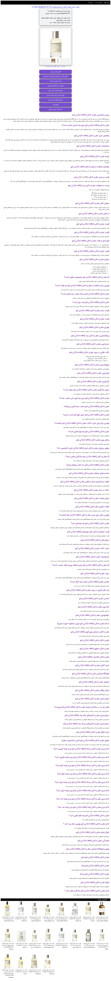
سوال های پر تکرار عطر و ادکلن (55, 95)
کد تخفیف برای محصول (55, 109)
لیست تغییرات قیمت (55, 81)
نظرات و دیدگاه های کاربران (55, 86)
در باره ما (90, 2)
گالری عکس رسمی (55, 72)
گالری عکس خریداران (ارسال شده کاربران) (55, 76)
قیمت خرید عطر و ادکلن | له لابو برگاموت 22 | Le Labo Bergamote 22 (55, 7)
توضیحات (55, 105)
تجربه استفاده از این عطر (55, 100)
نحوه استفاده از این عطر (55, 90)
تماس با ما (98, 2)
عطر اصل (99, 245)
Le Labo (83, 177)
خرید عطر (107, 2)
